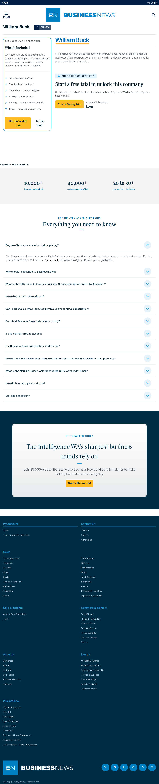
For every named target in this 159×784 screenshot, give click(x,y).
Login (89, 106)
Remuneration (87, 567)
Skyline (84, 642)
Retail (83, 572)
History (6, 665)
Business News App (12, 679)
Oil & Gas (85, 563)
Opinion (6, 577)
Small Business (88, 577)
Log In (153, 2)
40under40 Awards (90, 660)
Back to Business (89, 684)
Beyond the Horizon (12, 707)
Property (7, 567)
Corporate (8, 660)
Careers (85, 535)
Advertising (86, 539)
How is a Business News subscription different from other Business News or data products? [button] (60, 358)
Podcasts (7, 684)
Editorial (7, 670)
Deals (5, 572)
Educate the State (12, 740)
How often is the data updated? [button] (24, 296)
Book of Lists (9, 726)
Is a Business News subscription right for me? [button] (32, 346)
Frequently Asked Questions (16, 535)
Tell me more (40, 123)
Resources (8, 563)
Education (8, 591)
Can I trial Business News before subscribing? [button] (32, 321)
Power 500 (8, 730)
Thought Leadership (90, 618)
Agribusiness (9, 586)
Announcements (88, 632)
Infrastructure (87, 558)
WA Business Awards (91, 665)
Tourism (84, 586)
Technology (86, 581)
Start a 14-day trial (18, 123)
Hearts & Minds (88, 623)
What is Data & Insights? (14, 614)
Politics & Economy (12, 581)
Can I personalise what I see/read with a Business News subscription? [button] (47, 308)
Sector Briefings (88, 679)
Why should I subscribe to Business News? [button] (30, 271)
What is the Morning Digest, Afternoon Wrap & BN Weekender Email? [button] (46, 370)
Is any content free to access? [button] (23, 333)
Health (6, 595)
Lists (5, 618)
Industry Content (89, 637)
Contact (85, 530)
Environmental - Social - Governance (20, 744)
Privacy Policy (19, 781)
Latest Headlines (11, 558)
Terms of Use (33, 781)
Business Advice (88, 628)
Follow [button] (45, 27)
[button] (153, 15)
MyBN (5, 2)
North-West (8, 716)
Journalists (8, 674)
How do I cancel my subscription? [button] (25, 383)
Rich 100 (7, 712)
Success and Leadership (92, 670)
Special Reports (10, 721)
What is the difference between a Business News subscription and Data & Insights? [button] (55, 284)
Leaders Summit (89, 688)
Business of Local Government (17, 735)
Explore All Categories (91, 595)
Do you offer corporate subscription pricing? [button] (32, 245)
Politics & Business (90, 674)
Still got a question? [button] (17, 395)
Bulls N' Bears (87, 614)
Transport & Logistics (91, 591)
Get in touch (52, 260)
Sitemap (6, 781)
